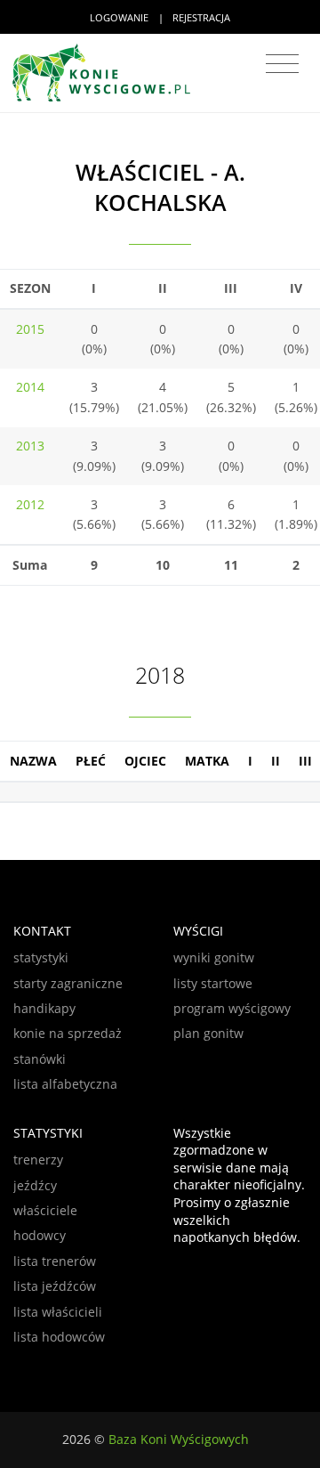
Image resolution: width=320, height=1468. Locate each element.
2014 (30, 386)
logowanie (119, 17)
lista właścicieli (57, 1311)
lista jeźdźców (54, 1285)
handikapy (44, 1008)
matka (207, 760)
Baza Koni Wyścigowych (178, 1439)
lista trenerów (54, 1261)
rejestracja (201, 17)
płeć (91, 760)
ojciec (145, 760)
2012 (30, 504)
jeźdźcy (35, 1185)
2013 (30, 445)
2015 (30, 328)
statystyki (40, 957)
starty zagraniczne (68, 983)
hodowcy (39, 1235)
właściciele (45, 1210)
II (275, 760)
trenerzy (38, 1159)
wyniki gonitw (213, 957)
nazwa (33, 760)
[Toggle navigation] (282, 64)
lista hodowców (59, 1336)
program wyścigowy (232, 1008)
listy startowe (212, 983)
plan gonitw (208, 1033)
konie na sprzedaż (67, 1033)
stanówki (39, 1058)
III (305, 760)
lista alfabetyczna (65, 1083)
